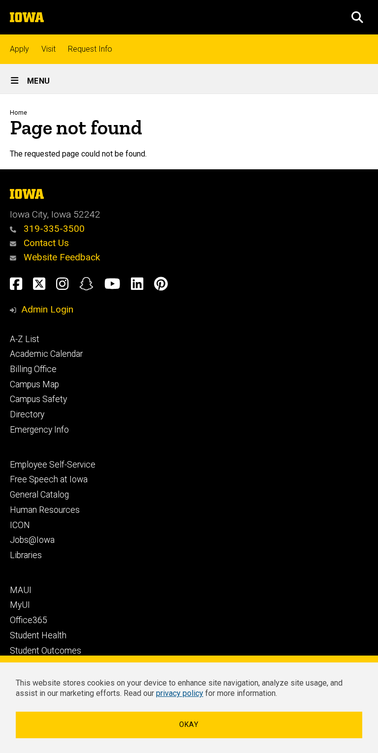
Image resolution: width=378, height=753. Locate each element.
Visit (48, 49)
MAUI (21, 590)
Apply (19, 49)
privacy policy (179, 693)
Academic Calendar (46, 354)
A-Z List (24, 339)
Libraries (26, 555)
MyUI (20, 605)
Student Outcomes (45, 651)
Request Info (90, 49)
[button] (357, 17)
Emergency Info (39, 430)
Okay (189, 725)
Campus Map (34, 384)
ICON (20, 525)
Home (18, 112)
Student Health (38, 635)
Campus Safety (38, 399)
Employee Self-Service (52, 465)
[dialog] (189, 704)
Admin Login (47, 309)
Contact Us (45, 243)
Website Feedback (60, 257)
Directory (27, 414)
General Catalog (39, 495)
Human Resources (45, 510)
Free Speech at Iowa (49, 479)
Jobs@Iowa (32, 540)
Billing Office (33, 369)
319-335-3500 (53, 228)
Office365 (28, 620)
